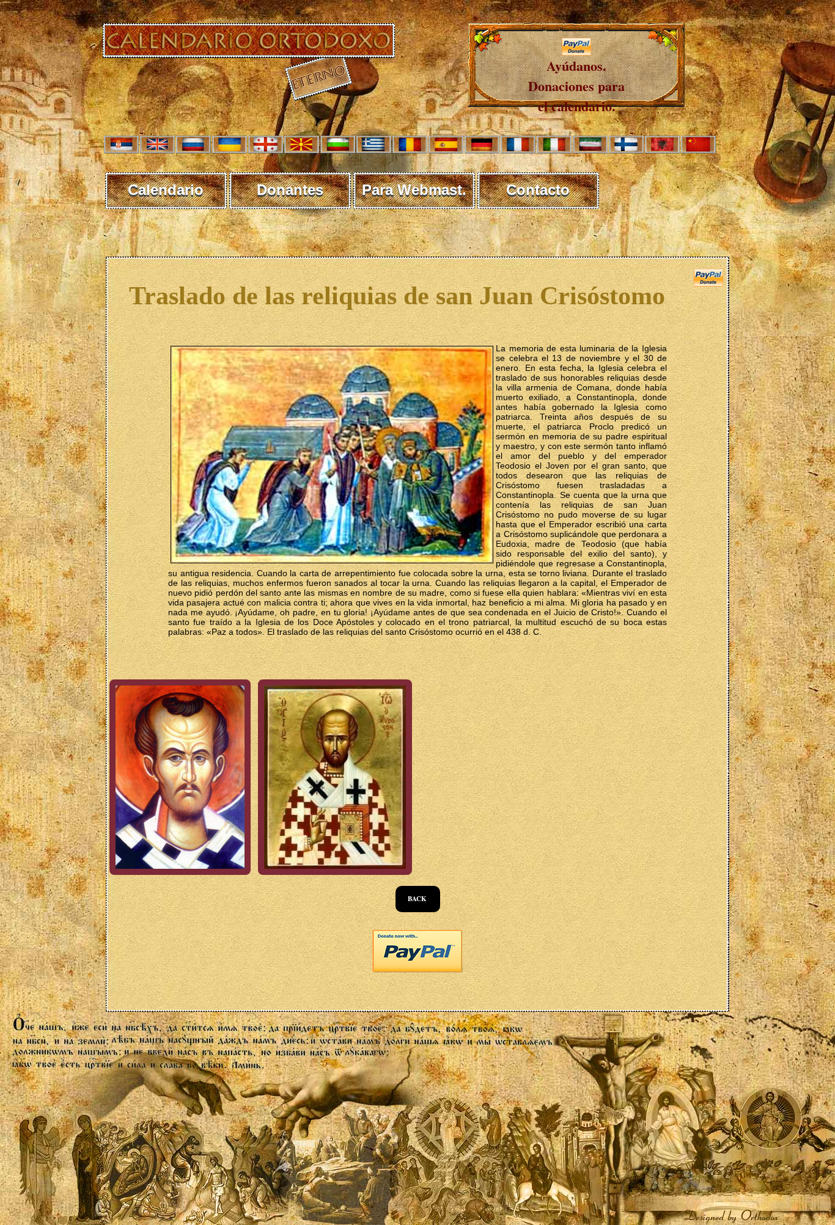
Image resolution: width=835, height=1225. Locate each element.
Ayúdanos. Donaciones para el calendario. (576, 86)
